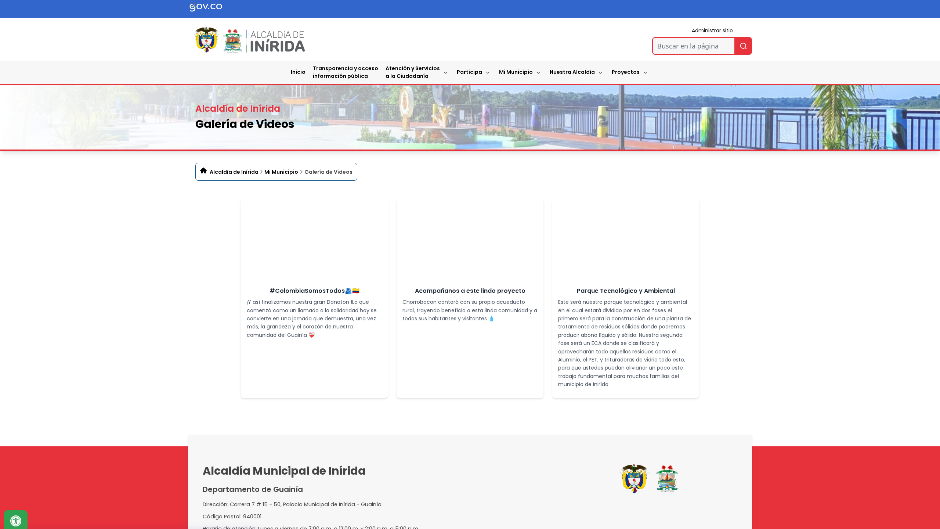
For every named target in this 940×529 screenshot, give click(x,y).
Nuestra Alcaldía (572, 72)
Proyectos (626, 72)
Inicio (298, 72)
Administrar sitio (712, 30)
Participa (469, 72)
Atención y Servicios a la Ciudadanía (413, 72)
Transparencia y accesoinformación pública (345, 72)
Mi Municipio (516, 72)
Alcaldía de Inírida (234, 172)
